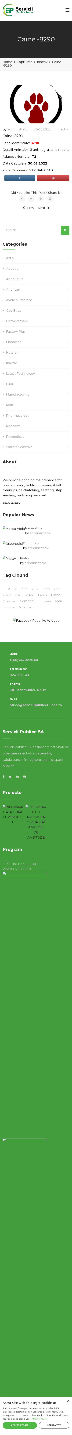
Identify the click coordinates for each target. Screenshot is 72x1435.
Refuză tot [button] (54, 1425)
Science (25, 607)
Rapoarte (13, 426)
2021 (18, 595)
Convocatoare (17, 321)
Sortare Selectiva (19, 447)
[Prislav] (9, 558)
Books (42, 595)
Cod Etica (13, 311)
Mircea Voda (33, 528)
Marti (10, 405)
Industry (9, 607)
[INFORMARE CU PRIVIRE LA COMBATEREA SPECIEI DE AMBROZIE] (36, 822)
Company (27, 601)
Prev (30, 208)
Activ (10, 258)
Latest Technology (20, 374)
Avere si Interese (19, 300)
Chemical (9, 601)
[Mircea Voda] (14, 528)
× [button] (68, 1401)
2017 (35, 589)
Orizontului (31, 543)
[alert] (36, 1416)
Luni (9, 384)
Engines (45, 601)
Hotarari (12, 352)
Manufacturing (18, 394)
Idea (58, 601)
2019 (57, 589)
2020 (7, 595)
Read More (11, 503)
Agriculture (15, 279)
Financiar (13, 342)
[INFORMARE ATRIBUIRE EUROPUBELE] (13, 815)
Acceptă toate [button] (19, 1425)
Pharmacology (17, 416)
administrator (18, 129)
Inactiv (62, 129)
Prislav (24, 558)
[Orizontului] (13, 543)
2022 (30, 595)
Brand (55, 595)
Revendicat (15, 437)
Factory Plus (16, 332)
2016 (23, 589)
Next (41, 208)
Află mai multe (39, 1418)
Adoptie (12, 269)
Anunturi (13, 289)
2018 (46, 589)
